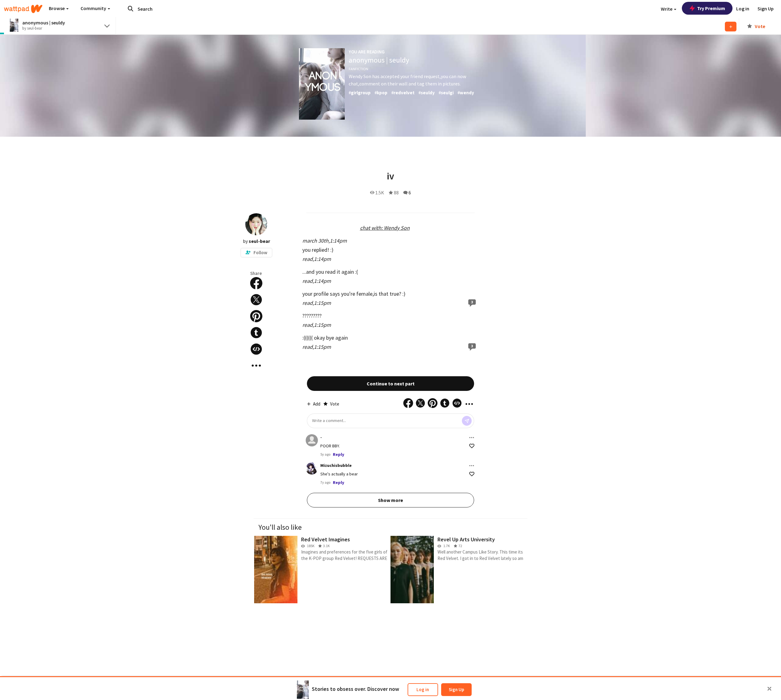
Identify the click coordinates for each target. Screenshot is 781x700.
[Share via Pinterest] (256, 316)
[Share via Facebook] (256, 283)
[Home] (23, 9)
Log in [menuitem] (742, 8)
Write (667, 9)
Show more (390, 500)
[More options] (472, 437)
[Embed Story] (256, 349)
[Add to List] (730, 26)
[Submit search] (130, 8)
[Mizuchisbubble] (312, 468)
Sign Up (456, 689)
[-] (312, 440)
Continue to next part (391, 384)
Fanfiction (358, 69)
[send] (467, 421)
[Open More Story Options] (256, 365)
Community (94, 8)
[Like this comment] (471, 446)
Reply (338, 454)
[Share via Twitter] (256, 300)
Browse (57, 8)
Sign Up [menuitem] (766, 8)
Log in (422, 689)
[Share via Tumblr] (256, 333)
